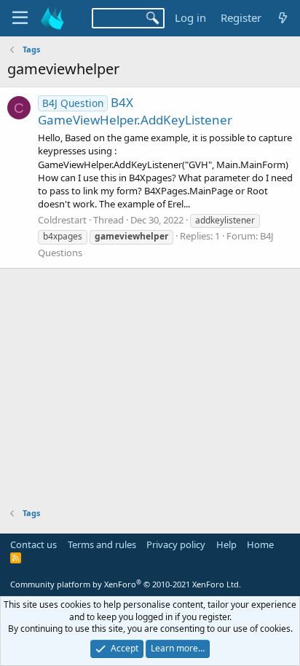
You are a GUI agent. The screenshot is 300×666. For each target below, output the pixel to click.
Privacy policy (175, 544)
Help (226, 544)
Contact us (33, 544)
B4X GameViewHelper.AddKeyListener (135, 111)
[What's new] (283, 17)
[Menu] (20, 18)
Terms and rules (102, 544)
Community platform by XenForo (125, 584)
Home (260, 544)
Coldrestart (62, 219)
